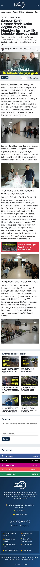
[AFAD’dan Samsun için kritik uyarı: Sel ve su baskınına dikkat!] (30, 361)
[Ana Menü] (2, 5)
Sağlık (37, 12)
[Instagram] (18, 521)
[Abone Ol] (33, 78)
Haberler (4, 17)
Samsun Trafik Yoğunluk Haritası (26, 540)
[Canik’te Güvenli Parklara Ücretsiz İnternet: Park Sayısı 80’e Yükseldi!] (30, 381)
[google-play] (24, 526)
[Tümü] (37, 450)
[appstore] (15, 526)
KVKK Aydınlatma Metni (28, 559)
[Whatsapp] (25, 521)
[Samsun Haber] (19, 5)
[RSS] (28, 521)
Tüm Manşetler (27, 545)
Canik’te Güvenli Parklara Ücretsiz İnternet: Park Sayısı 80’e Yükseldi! (29, 389)
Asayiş (7, 559)
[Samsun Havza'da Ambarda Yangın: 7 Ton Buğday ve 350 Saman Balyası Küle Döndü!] (10, 361)
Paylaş (6, 78)
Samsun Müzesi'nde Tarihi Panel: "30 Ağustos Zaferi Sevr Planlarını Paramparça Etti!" (10, 390)
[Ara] (38, 5)
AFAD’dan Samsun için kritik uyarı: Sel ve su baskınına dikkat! (28, 369)
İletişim (12, 559)
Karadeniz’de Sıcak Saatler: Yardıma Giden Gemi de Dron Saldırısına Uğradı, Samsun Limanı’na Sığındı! (10, 409)
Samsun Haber (18, 12)
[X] (15, 521)
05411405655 (21, 511)
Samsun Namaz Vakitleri (9, 540)
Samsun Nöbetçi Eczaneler (9, 534)
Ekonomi (30, 557)
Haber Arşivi (27, 550)
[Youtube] (21, 521)
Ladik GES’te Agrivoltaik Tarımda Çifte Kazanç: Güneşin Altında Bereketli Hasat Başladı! (29, 409)
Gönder (5, 439)
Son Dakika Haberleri (11, 550)
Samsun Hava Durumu (26, 534)
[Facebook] (11, 521)
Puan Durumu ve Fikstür (9, 546)
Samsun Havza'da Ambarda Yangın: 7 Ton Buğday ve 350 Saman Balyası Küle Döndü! (10, 370)
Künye (18, 559)
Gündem (29, 12)
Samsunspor (6, 12)
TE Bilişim (25, 564)
